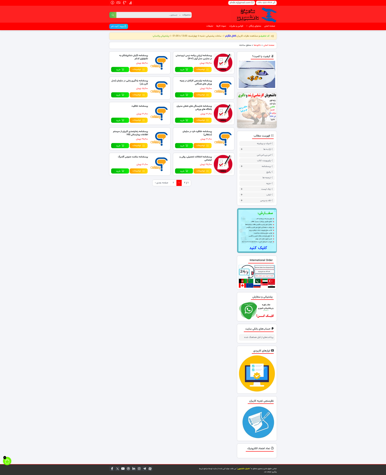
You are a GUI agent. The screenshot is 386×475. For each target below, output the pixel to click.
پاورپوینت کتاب (264, 160)
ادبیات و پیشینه (264, 143)
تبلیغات (209, 26)
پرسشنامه (266, 166)
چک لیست (266, 189)
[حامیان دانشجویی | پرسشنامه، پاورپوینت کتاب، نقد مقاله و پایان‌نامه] (254, 14)
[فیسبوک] (112, 468)
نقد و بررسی (265, 200)
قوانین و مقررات (236, 26)
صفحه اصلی (269, 26)
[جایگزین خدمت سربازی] (257, 110)
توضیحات (200, 69)
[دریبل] (128, 468)
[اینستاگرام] (139, 468)
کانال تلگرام (230, 36)
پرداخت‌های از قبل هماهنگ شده (258, 337)
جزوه (268, 183)
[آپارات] (150, 468)
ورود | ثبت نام (117, 26)
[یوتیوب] (123, 468)
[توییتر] (117, 468)
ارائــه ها (267, 149)
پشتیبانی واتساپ (161, 36)
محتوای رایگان (254, 26)
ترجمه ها (267, 177)
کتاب (268, 195)
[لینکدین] (133, 468)
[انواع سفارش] (257, 230)
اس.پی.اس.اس (264, 155)
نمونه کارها (221, 26)
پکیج (268, 172)
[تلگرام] (144, 468)
